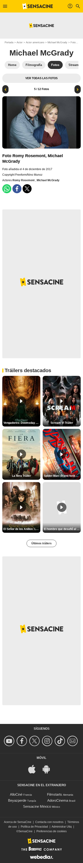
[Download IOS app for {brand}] (34, 769)
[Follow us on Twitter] (35, 741)
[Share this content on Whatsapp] (6, 188)
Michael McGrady (57, 42)
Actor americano (35, 42)
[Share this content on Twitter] (27, 188)
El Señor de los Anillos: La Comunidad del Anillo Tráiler (21, 529)
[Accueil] (37, 6)
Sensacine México (37, 806)
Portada (9, 42)
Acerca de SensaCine (17, 822)
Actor (20, 42)
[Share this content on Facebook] (16, 188)
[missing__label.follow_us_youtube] (10, 741)
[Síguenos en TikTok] (60, 741)
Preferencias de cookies (51, 831)
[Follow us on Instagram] (48, 741)
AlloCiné (16, 794)
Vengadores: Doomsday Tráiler (21, 422)
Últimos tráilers (41, 543)
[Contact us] (73, 741)
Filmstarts (54, 794)
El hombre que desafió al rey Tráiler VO (62, 529)
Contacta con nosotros (49, 822)
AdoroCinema (57, 800)
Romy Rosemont (23, 180)
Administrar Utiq (62, 826)
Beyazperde (17, 800)
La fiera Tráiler (21, 475)
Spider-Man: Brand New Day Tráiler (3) (62, 475)
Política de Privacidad (34, 826)
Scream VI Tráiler (61, 422)
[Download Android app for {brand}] (48, 769)
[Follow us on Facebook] (22, 741)
